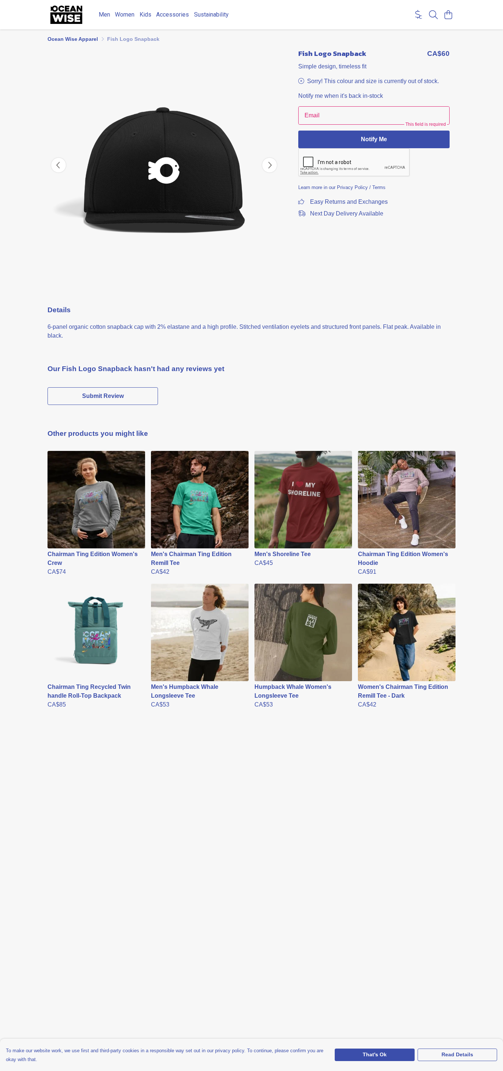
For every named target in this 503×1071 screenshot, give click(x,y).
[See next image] (269, 165)
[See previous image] (58, 165)
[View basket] (448, 14)
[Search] (433, 14)
